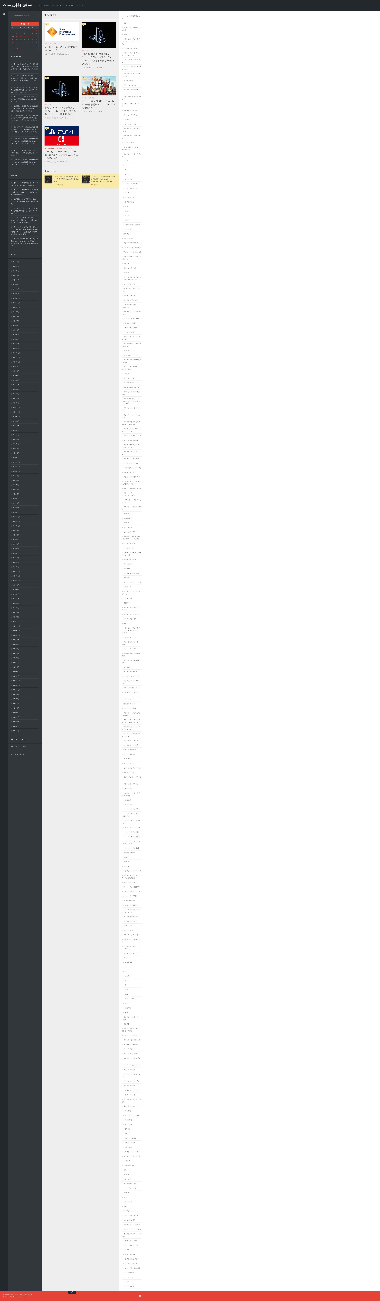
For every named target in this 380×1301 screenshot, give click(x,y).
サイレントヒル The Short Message (131, 608)
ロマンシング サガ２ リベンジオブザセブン (131, 483)
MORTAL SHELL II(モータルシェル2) (131, 29)
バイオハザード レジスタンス (131, 1075)
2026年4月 (16, 280)
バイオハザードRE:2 (130, 1184)
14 (28, 36)
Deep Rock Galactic (129, 900)
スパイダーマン (129, 1211)
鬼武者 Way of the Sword (131, 110)
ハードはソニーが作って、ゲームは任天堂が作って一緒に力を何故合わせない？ (61, 154)
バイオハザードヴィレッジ (132, 891)
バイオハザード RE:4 (130, 896)
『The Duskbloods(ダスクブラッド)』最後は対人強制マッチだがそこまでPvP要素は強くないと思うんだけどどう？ (24, 66)
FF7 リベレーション (130, 85)
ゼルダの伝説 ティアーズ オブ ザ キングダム (131, 728)
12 (21, 36)
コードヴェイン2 (129, 284)
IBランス (128, 1134)
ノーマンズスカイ (129, 1286)
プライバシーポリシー (18, 754)
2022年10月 (16, 471)
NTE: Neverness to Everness (132, 225)
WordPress (13, 1297)
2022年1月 (16, 512)
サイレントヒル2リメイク (132, 614)
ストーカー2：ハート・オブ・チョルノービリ (131, 494)
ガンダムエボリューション (132, 768)
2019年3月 (16, 667)
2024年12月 (16, 353)
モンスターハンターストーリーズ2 (131, 1018)
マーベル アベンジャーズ (132, 1065)
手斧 (126, 990)
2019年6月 (16, 653)
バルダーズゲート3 (130, 619)
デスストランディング (131, 1090)
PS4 (46, 43)
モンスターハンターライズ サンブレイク (131, 794)
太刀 (126, 165)
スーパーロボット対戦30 (132, 887)
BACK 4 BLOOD (128, 926)
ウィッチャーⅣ (129, 472)
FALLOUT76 (127, 759)
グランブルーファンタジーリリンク (131, 592)
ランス (127, 175)
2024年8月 (16, 371)
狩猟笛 (127, 220)
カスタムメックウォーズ (132, 637)
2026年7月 (16, 266)
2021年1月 (16, 567)
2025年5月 (16, 330)
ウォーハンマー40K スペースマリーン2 (131, 554)
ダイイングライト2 (130, 882)
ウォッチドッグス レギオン (131, 1059)
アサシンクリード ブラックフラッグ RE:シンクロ (131, 54)
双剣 (126, 206)
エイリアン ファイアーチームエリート (131, 947)
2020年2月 (16, 617)
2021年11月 (16, 521)
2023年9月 (16, 421)
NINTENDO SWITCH (50, 148)
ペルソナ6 (127, 119)
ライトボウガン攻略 (131, 1259)
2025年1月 (16, 348)
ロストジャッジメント (131, 935)
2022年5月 (16, 494)
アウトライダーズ (129, 1049)
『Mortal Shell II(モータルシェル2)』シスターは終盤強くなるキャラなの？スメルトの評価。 (24, 90)
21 (28, 39)
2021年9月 (16, 530)
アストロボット (129, 564)
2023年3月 (16, 448)
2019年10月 (16, 635)
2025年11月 (16, 303)
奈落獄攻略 (128, 962)
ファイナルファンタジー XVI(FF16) (131, 682)
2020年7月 (16, 594)
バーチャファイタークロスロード (131, 137)
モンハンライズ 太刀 (132, 832)
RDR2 (125, 1206)
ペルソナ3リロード (130, 559)
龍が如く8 (127, 603)
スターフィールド (129, 295)
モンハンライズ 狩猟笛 (132, 837)
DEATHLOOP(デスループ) (131, 953)
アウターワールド (129, 1095)
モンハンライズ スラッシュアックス (131, 842)
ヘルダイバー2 (128, 548)
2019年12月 (16, 626)
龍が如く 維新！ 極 (130, 750)
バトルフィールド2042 (131, 905)
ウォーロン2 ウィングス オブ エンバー (131, 68)
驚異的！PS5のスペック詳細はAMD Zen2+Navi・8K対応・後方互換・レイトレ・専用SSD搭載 (60, 110)
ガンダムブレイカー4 (131, 532)
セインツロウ (128, 788)
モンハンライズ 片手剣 (132, 809)
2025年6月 (16, 325)
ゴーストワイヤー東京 (131, 745)
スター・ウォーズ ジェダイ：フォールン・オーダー (131, 721)
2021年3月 (16, 558)
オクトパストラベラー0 (131, 318)
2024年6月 (16, 380)
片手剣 (127, 215)
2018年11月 (16, 685)
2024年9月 (16, 366)
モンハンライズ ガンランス (131, 822)
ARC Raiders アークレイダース (131, 290)
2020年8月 (16, 590)
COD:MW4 (126, 34)
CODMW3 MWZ (128, 518)
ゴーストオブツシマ (130, 921)
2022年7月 (16, 485)
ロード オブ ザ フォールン (132, 247)
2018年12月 (16, 681)
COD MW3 (126, 514)
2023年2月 (16, 453)
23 (36, 39)
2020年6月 (16, 599)
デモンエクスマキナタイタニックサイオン (131, 368)
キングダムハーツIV (130, 124)
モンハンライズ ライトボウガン (131, 815)
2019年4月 (16, 662)
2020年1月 (16, 621)
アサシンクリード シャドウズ (131, 409)
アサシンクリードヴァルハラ (131, 941)
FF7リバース (128, 587)
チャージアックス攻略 (132, 1268)
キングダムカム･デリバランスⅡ (131, 453)
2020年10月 (16, 580)
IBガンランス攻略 (130, 1138)
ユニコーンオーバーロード (132, 582)
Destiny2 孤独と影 (129, 1220)
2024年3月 (16, 394)
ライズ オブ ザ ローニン (131, 573)
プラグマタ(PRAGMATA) (131, 243)
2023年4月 (16, 444)
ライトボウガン (130, 202)
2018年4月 (16, 717)
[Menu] (369, 12)
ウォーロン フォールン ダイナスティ (131, 735)
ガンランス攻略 (130, 1254)
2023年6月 (16, 435)
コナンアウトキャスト (131, 1215)
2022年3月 (16, 503)
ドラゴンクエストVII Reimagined (129, 306)
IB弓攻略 (128, 1129)
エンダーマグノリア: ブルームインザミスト (131, 446)
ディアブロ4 (128, 229)
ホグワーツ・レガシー (131, 741)
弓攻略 (127, 1250)
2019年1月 (16, 676)
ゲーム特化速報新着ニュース (131, 17)
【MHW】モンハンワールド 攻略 (132, 1235)
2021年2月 (16, 562)
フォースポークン (129, 763)
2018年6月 (16, 708)
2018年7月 (16, 703)
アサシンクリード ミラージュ (131, 693)
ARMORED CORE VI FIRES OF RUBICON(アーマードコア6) (131, 538)
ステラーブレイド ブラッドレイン (131, 130)
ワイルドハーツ (129, 667)
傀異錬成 (128, 800)
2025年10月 (16, 307)
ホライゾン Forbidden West (132, 871)
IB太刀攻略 (128, 1120)
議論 (60, 148)
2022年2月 (16, 508)
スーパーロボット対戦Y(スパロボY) (131, 361)
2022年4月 (16, 498)
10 (13, 36)
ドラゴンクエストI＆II (131, 328)
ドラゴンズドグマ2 (130, 142)
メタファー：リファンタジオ (131, 508)
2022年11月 (16, 467)
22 (32, 39)
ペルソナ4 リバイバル (131, 115)
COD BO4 (126, 1193)
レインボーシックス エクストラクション (131, 911)
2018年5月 (16, 713)
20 (25, 39)
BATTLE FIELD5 (128, 1202)
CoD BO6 (126, 351)
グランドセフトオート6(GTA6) (130, 643)
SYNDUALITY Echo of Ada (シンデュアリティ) (131, 430)
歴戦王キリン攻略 (131, 1241)
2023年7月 (16, 430)
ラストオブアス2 (129, 1070)
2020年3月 (16, 612)
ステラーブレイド (129, 543)
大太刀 (127, 976)
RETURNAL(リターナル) (131, 1044)
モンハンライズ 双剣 (132, 848)
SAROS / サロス (128, 238)
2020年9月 (16, 585)
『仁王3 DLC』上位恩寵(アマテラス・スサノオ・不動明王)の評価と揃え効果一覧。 (24, 99)
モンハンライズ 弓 (131, 804)
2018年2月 (16, 726)
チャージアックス (131, 188)
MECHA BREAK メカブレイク (132, 436)
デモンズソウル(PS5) (130, 1054)
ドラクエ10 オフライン (131, 784)
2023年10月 (16, 417)
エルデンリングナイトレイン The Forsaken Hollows (131, 278)
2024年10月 (16, 362)
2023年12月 (16, 407)
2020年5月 (16, 603)
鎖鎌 (126, 994)
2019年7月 (16, 649)
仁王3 (125, 23)
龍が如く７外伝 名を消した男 (131, 661)
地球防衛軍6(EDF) (129, 704)
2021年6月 (16, 544)
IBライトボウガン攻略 (132, 1115)
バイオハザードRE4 (130, 708)
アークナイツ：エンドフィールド (131, 313)
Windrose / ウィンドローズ (132, 252)
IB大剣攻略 (128, 1124)
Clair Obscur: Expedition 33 (131, 387)
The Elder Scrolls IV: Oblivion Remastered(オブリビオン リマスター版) (131, 401)
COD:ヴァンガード (129, 853)
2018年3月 (16, 722)
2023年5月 (16, 439)
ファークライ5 (128, 1277)
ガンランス (128, 179)
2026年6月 (16, 271)
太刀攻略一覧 (129, 1272)
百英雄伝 (126, 578)
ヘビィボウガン (130, 197)
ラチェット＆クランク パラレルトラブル (131, 1030)
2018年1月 (16, 731)
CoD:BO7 (126, 273)
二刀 (126, 971)
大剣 (126, 161)
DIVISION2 (126, 263)
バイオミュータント (130, 1035)
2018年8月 (16, 699)
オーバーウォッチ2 (130, 754)
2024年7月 (16, 376)
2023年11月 (16, 412)
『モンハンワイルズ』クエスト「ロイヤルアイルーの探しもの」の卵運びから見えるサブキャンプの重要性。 (24, 78)
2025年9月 (16, 312)
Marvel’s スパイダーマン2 (132, 688)
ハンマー (128, 193)
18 (17, 39)
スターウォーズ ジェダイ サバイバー (131, 714)
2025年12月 (16, 298)
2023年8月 (16, 426)
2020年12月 (16, 571)
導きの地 (128, 1111)
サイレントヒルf (129, 378)
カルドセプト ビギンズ (131, 48)
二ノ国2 (126, 1282)
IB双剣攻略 (128, 1147)
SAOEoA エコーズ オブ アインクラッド (131, 61)
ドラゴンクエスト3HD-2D (132, 477)
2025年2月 (16, 344)
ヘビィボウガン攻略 (131, 1263)
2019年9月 (16, 640)
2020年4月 (16, 608)
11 (17, 36)
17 (13, 39)
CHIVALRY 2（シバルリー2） (132, 1040)
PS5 (83, 51)
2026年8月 (16, 262)
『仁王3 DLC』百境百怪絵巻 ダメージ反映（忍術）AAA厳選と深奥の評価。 (66, 179)
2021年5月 (16, 549)
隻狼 (125, 1170)
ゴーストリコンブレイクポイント (131, 1100)
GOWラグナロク (129, 772)
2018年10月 (16, 690)
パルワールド (128, 598)
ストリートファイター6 (131, 459)
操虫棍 (127, 211)
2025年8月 (16, 316)
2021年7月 (16, 539)
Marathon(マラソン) (130, 268)
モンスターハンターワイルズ (131, 155)
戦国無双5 (127, 1024)
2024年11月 (16, 357)
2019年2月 (16, 672)
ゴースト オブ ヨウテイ (131, 300)
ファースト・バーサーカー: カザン (131, 416)
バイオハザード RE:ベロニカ (131, 105)
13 (25, 36)
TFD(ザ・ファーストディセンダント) (131, 501)
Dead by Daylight (128, 80)
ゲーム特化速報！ (19, 5)
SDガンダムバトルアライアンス (132, 778)
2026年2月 (16, 289)
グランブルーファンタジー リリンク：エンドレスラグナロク (131, 41)
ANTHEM (126, 1174)
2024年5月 (16, 385)
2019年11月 (16, 631)
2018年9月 (16, 694)
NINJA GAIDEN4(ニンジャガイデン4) (131, 338)
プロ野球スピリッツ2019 (132, 1156)
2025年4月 (16, 335)
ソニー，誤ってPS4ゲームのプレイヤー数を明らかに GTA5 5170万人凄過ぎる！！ (99, 104)
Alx (25, 1297)
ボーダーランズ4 (129, 332)
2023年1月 (16, 458)
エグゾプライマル (129, 699)
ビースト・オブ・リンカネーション (131, 75)
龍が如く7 (127, 866)
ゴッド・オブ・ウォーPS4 (132, 1229)
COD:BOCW (127, 857)
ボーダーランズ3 (129, 1086)
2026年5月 (16, 275)
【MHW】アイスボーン (131, 1106)
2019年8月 (16, 644)
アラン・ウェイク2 (130, 649)
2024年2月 (16, 398)
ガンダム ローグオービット (131, 91)
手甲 (126, 1012)
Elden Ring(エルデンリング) (132, 468)
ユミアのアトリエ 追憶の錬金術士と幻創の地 (131, 423)
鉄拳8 (125, 623)
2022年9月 (16, 476)
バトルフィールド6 (130, 323)
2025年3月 (16, 339)
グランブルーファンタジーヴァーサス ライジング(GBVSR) (131, 630)
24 (13, 43)
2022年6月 (16, 489)
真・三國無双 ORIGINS (131, 440)
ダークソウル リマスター (132, 1225)
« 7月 (17, 49)
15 (32, 36)
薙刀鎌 (127, 1003)
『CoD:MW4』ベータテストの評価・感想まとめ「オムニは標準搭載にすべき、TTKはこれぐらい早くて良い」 (24, 117)
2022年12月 (16, 462)
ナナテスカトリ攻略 (131, 1245)
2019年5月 (16, 658)
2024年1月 (16, 403)
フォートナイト (129, 1179)
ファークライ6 (128, 930)
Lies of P (126, 373)
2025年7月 (16, 321)
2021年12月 (16, 517)
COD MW (126, 862)
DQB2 (125, 1197)
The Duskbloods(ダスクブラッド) (131, 98)
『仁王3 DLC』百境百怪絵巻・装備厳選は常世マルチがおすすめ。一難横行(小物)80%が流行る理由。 (103, 179)
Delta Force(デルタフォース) (133, 488)
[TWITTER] (4, 14)
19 (21, 39)
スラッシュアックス (131, 184)
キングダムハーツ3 (130, 1188)
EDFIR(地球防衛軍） (130, 1165)
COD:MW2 (126, 523)
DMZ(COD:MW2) (128, 527)
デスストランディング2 (131, 383)
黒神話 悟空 (127, 568)
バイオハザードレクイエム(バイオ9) (131, 258)
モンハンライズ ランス (132, 827)
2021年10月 (16, 526)
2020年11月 (16, 576)
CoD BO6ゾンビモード (131, 355)
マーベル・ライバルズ (131, 463)
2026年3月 (16, 284)
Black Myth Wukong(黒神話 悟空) (131, 654)
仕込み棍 (128, 1008)
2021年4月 (16, 553)
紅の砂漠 (126, 234)
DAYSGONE (127, 1161)
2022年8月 (16, 480)
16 (36, 36)
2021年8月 (16, 535)
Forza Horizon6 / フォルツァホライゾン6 (131, 148)
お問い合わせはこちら (18, 746)
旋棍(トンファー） (131, 999)
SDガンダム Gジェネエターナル (131, 393)
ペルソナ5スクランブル (131, 1081)
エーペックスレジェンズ (132, 676)
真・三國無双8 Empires (131, 917)
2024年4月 (16, 389)
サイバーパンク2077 (130, 672)
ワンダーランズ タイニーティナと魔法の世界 (131, 877)
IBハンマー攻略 (130, 1143)
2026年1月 (16, 294)
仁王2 (125, 958)
